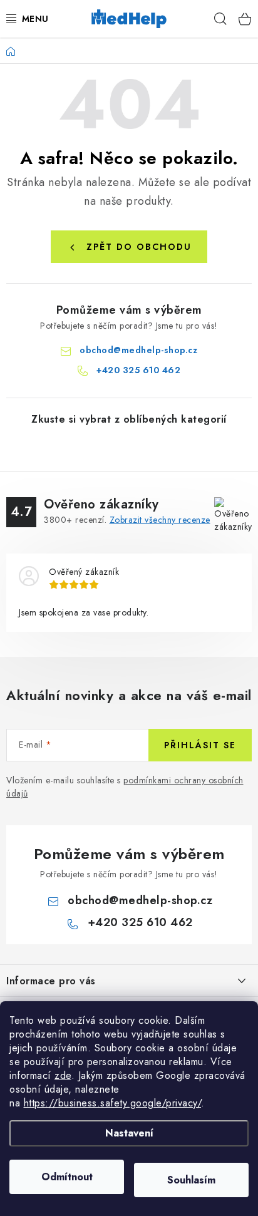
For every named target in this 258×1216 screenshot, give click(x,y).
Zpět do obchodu (139, 246)
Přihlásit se (200, 745)
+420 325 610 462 (138, 370)
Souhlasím (191, 1180)
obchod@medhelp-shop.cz (138, 350)
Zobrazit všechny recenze (160, 519)
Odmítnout (67, 1177)
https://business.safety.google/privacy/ (113, 1103)
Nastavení (129, 1133)
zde (62, 1075)
